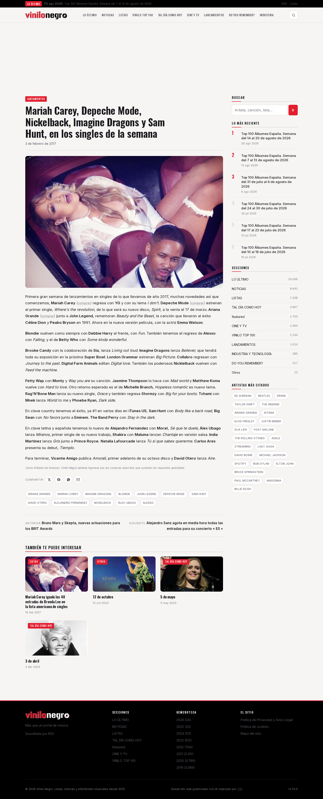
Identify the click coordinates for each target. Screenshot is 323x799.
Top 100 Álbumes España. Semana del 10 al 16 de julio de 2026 (268, 250)
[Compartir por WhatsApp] (68, 480)
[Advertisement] (161, 56)
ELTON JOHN (285, 463)
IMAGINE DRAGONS (98, 494)
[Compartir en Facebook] (59, 480)
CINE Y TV (119, 754)
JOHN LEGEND (146, 494)
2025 (183, 726)
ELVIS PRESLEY (244, 421)
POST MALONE (264, 429)
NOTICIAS (119, 726)
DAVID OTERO (37, 502)
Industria (267, 15)
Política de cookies (255, 726)
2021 (185, 754)
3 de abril (32, 661)
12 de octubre (103, 597)
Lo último (90, 15)
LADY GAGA (266, 446)
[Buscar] (293, 15)
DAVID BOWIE (243, 455)
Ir (293, 110)
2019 (185, 767)
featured (118, 747)
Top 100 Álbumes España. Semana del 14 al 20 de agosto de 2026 (268, 136)
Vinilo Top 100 (142, 15)
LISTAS (117, 733)
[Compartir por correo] (78, 480)
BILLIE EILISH (242, 489)
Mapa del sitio (251, 733)
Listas (294, 3)
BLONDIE (124, 494)
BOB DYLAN (261, 463)
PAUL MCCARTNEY (247, 480)
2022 (184, 747)
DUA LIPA (240, 429)
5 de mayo (167, 597)
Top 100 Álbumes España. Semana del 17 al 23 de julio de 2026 (268, 228)
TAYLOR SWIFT (244, 404)
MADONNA (274, 480)
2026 (183, 720)
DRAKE (281, 395)
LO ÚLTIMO (120, 720)
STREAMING (242, 446)
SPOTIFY (240, 463)
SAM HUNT (199, 494)
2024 (183, 733)
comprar (84, 303)
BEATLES (264, 395)
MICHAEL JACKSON (272, 455)
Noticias (108, 15)
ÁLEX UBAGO (127, 502)
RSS (284, 3)
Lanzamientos (214, 15)
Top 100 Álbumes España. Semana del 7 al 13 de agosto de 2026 (268, 158)
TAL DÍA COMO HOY (127, 740)
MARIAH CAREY (68, 494)
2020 (186, 761)
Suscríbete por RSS (39, 734)
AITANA (269, 412)
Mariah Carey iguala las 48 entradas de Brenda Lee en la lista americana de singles (46, 601)
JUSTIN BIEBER (271, 421)
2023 (184, 740)
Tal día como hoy (170, 15)
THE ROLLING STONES (249, 438)
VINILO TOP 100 (124, 761)
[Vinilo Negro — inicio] (46, 15)
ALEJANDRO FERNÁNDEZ (70, 502)
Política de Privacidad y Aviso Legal (267, 720)
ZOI (240, 789)
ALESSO (148, 502)
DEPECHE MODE (174, 494)
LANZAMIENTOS (36, 99)
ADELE (276, 438)
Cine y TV (193, 15)
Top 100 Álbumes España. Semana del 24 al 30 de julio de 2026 (268, 206)
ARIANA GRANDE (39, 494)
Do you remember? (242, 15)
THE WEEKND (270, 404)
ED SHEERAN (242, 395)
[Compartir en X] (49, 480)
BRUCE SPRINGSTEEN (248, 472)
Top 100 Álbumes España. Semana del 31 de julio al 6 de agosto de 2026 (268, 182)
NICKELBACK (102, 502)
